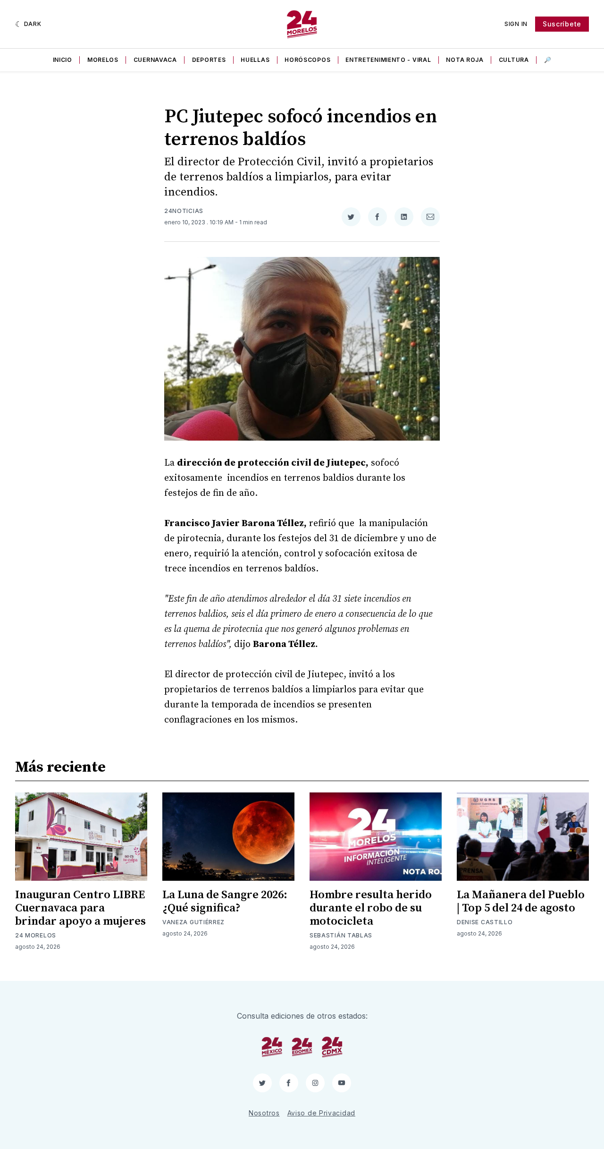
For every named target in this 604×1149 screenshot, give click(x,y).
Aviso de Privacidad (321, 1113)
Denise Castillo (485, 922)
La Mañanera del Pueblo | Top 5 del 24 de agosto (521, 901)
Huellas (255, 59)
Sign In (516, 23)
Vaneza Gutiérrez (193, 922)
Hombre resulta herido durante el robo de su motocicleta (371, 908)
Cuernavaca (155, 59)
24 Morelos (35, 935)
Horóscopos (307, 59)
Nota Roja (464, 59)
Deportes (209, 59)
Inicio (62, 59)
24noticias (183, 210)
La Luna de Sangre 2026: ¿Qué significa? (224, 901)
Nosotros (264, 1113)
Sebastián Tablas (341, 935)
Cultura (514, 59)
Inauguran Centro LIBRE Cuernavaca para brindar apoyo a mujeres (80, 908)
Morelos (102, 59)
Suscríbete (562, 24)
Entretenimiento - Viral (388, 59)
